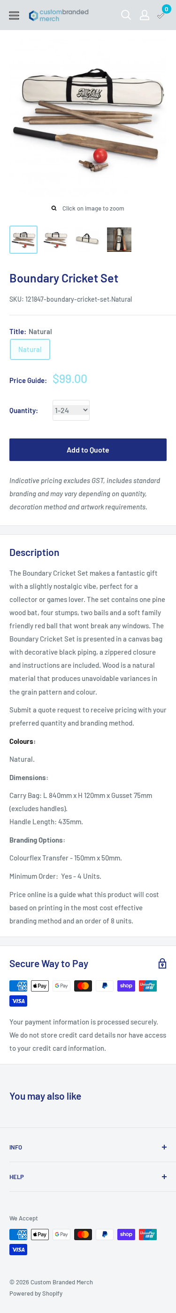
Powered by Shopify (35, 1293)
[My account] (144, 15)
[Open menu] (14, 15)
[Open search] (126, 15)
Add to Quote (88, 449)
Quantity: (23, 410)
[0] (161, 15)
